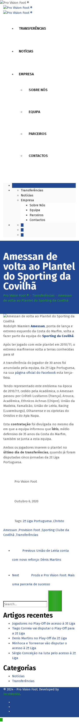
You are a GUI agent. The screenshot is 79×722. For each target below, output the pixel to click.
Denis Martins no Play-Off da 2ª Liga (39, 638)
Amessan (38, 326)
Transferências (32, 28)
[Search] (55, 600)
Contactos (38, 156)
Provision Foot (29, 530)
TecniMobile (11, 694)
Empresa (26, 74)
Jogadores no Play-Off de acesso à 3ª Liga (43, 623)
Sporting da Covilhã (58, 336)
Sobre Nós (38, 90)
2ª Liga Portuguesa (37, 521)
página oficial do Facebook (35, 373)
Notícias (26, 51)
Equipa (34, 112)
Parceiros (38, 134)
